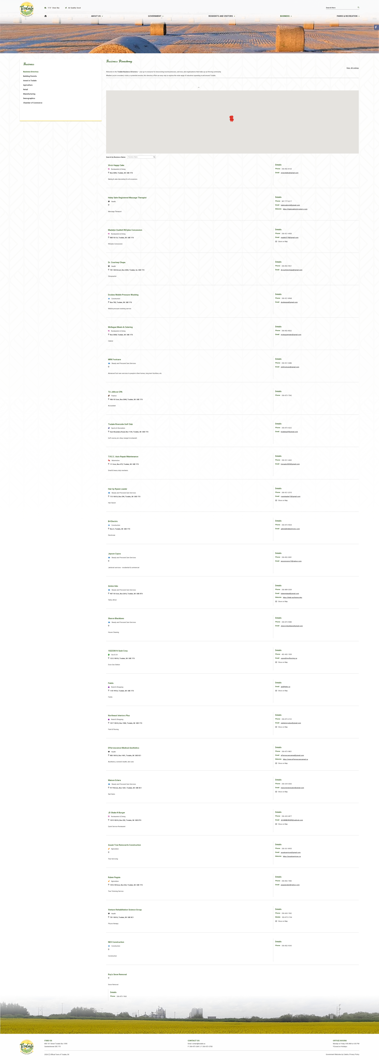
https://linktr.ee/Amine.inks (292, 597)
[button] (358, 7)
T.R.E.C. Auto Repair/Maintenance (123, 456)
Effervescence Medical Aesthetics (123, 748)
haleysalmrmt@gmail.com (290, 205)
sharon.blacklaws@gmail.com (292, 626)
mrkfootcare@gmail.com (290, 367)
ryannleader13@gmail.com (290, 496)
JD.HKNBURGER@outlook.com (292, 820)
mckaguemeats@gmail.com (291, 335)
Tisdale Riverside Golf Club (120, 424)
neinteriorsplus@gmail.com (291, 723)
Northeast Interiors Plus (119, 715)
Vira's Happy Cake (116, 165)
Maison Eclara (114, 780)
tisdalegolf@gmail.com (289, 432)
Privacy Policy (354, 1054)
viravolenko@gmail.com (289, 173)
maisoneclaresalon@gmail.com (292, 788)
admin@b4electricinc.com (290, 529)
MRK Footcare (114, 359)
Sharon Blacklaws (116, 618)
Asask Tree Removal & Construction (124, 845)
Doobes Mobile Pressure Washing (123, 295)
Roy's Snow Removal (117, 974)
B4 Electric (113, 521)
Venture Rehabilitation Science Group (125, 910)
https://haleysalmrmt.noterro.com (295, 209)
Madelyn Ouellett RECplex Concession (125, 230)
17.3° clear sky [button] (53, 8)
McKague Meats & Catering (120, 327)
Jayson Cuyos (114, 553)
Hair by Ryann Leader (117, 489)
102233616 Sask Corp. (118, 651)
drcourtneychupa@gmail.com (291, 270)
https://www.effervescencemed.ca (295, 759)
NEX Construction (116, 942)
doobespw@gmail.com (289, 302)
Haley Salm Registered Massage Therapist (127, 197)
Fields (111, 683)
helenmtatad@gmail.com (290, 594)
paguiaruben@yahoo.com (290, 885)
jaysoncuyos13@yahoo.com (291, 561)
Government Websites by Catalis (337, 1054)
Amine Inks (113, 586)
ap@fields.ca (285, 687)
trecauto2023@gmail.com (290, 464)
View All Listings (353, 68)
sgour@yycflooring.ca (289, 658)
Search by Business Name (115, 157)
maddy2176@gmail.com (289, 238)
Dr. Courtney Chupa (116, 262)
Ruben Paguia (114, 877)
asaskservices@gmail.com (291, 852)
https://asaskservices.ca (292, 856)
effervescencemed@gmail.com (292, 755)
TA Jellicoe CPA (115, 392)
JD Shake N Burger (116, 812)
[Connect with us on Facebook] (376, 27)
